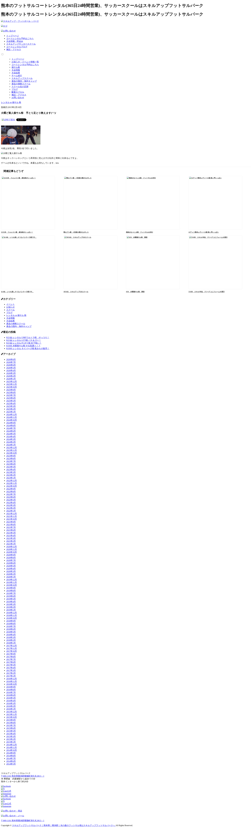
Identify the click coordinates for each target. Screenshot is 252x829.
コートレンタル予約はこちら (20, 38)
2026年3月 (11, 373)
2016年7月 (11, 692)
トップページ (12, 36)
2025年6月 (11, 398)
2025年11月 (11, 384)
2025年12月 (11, 381)
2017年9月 (11, 654)
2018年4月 (11, 635)
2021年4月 (11, 535)
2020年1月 (11, 577)
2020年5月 (11, 566)
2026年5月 (11, 368)
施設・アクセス (13, 49)
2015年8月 (11, 723)
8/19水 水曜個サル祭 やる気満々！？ (23, 346)
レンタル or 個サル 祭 (16, 315)
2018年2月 (11, 640)
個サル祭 (16, 67)
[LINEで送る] (8, 119)
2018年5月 (11, 632)
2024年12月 (11, 414)
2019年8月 (11, 590)
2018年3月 (11, 637)
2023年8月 (11, 458)
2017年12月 (11, 646)
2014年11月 (11, 747)
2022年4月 (11, 502)
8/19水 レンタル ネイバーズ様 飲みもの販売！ (27, 348)
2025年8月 (11, 392)
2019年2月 (11, 607)
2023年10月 (11, 453)
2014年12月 (11, 745)
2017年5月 (11, 665)
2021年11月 (11, 516)
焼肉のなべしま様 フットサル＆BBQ (139, 232)
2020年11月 (11, 549)
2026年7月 (11, 362)
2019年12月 (11, 579)
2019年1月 (11, 610)
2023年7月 (11, 461)
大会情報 (16, 70)
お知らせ (10, 307)
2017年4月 (11, 668)
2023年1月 (11, 478)
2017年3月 (11, 670)
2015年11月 (11, 714)
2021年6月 (11, 530)
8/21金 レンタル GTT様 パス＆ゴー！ (23, 340)
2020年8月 (11, 557)
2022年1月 (11, 511)
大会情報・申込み (14, 41)
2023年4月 (11, 469)
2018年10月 (11, 618)
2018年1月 (11, 643)
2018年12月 (11, 612)
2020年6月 (11, 563)
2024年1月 (11, 445)
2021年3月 (11, 538)
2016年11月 (11, 681)
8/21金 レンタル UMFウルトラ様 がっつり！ (27, 337)
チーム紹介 (17, 75)
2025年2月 (11, 409)
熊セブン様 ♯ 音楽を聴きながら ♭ (76, 232)
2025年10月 (11, 387)
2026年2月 (11, 376)
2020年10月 (11, 552)
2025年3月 (11, 406)
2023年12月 (11, 447)
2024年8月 (11, 425)
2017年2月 (11, 673)
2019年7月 (11, 593)
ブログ (15, 89)
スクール (10, 310)
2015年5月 (11, 731)
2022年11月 (11, 483)
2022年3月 (11, 505)
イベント (10, 304)
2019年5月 (11, 599)
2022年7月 (11, 494)
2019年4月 (11, 601)
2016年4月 (11, 701)
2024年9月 (11, 423)
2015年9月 (11, 720)
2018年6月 (11, 629)
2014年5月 (11, 764)
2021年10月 (11, 519)
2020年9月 (11, 555)
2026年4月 (11, 370)
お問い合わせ (18, 97)
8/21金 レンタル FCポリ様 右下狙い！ (23, 343)
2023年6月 (11, 464)
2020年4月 (11, 568)
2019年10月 (11, 585)
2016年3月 (11, 703)
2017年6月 (11, 662)
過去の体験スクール (21, 84)
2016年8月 (11, 690)
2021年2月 (11, 541)
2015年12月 (11, 712)
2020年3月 (11, 571)
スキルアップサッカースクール (21, 44)
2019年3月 (11, 604)
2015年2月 (11, 739)
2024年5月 (11, 434)
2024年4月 (11, 436)
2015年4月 (11, 734)
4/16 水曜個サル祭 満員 (135, 292)
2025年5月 (11, 401)
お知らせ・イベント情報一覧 (25, 62)
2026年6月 (11, 365)
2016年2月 (11, 706)
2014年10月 (11, 750)
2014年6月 (11, 761)
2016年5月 (11, 698)
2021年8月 (11, 524)
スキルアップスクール (22, 78)
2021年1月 (11, 544)
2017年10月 (11, 651)
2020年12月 (11, 546)
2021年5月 (11, 533)
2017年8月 (11, 657)
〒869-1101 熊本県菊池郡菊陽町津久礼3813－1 (22, 776)
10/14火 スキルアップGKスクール (76, 292)
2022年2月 (11, 508)
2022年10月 (11, 486)
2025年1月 (11, 412)
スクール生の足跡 (20, 86)
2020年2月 (11, 574)
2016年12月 (11, 679)
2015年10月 (11, 717)
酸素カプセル (18, 92)
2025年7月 (11, 395)
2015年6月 (11, 728)
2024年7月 (11, 428)
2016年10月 (11, 684)
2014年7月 (11, 758)
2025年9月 (11, 390)
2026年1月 (11, 379)
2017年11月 (11, 648)
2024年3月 (11, 439)
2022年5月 (11, 500)
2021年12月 (11, 513)
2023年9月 (11, 456)
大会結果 (16, 73)
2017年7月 (11, 659)
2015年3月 (11, 736)
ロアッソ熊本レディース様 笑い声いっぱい (203, 232)
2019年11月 (11, 582)
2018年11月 (11, 615)
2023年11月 (11, 450)
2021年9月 (11, 522)
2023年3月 (11, 472)
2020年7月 (11, 560)
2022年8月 (11, 491)
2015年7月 (11, 725)
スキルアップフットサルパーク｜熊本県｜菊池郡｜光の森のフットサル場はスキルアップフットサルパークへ (64, 825)
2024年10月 (11, 420)
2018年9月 (11, 621)
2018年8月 (11, 624)
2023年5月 (11, 467)
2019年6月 (11, 596)
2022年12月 (11, 480)
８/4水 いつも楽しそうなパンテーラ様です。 (17, 292)
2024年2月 (11, 442)
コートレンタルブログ (16, 47)
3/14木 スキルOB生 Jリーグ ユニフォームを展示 (206, 292)
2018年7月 (11, 626)
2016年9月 (11, 687)
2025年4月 (11, 403)
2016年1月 (11, 709)
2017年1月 (11, 676)
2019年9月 (11, 588)
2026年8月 (11, 359)
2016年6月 (11, 695)
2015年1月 (11, 742)
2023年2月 (11, 475)
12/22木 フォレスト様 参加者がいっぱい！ (17, 232)
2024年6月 (11, 431)
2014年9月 (11, 753)
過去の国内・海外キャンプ (24, 81)
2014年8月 (11, 756)
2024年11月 (11, 417)
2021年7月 (11, 527)
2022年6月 (11, 497)
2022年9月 (11, 489)
